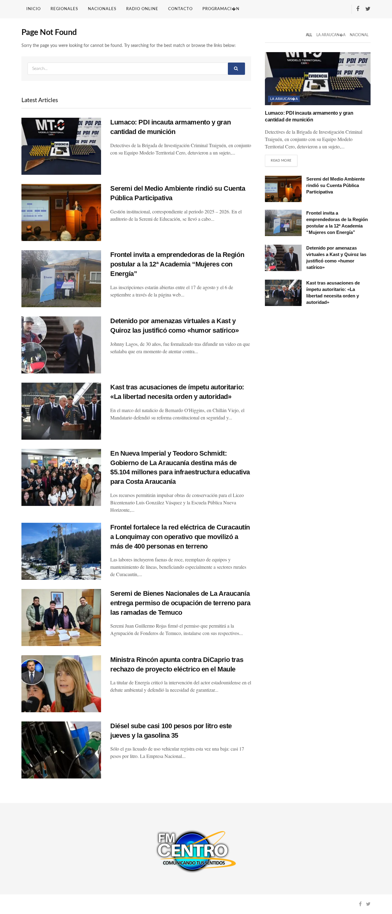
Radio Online (142, 9)
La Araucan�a (330, 35)
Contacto (180, 9)
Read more (281, 160)
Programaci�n (220, 9)
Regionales (64, 9)
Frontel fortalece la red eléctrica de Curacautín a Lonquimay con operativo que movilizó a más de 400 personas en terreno (180, 536)
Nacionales (102, 9)
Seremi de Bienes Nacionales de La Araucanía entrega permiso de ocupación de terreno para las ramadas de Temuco (180, 603)
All (309, 35)
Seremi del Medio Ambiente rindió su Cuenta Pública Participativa (335, 185)
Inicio (33, 9)
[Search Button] (236, 69)
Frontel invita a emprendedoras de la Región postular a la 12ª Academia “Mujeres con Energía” (177, 264)
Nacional (359, 35)
